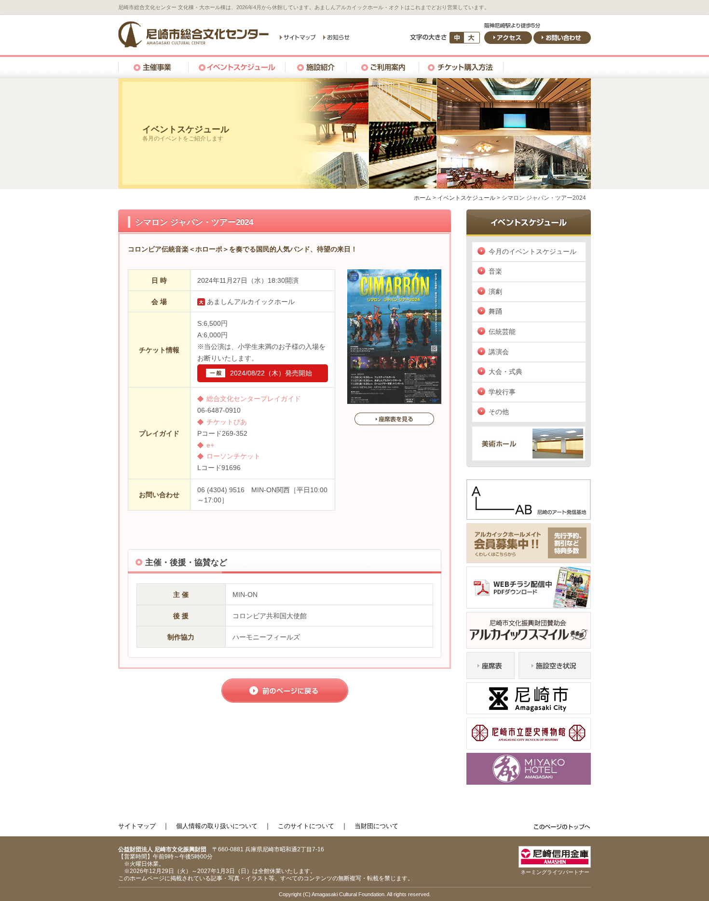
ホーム (422, 197)
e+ (210, 445)
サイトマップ (137, 826)
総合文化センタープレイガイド (253, 398)
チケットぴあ (226, 422)
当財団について (376, 826)
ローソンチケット (233, 456)
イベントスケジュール (466, 197)
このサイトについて (306, 826)
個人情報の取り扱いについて (217, 826)
